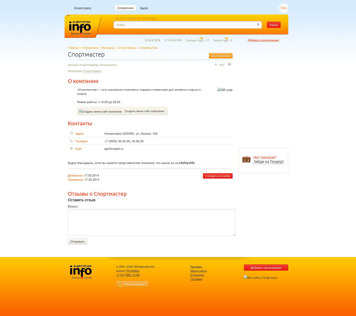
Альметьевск (82, 7)
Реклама (196, 266)
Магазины (108, 47)
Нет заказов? (268, 159)
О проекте (197, 275)
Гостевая (196, 279)
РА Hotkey (132, 271)
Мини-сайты (198, 271)
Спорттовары (127, 47)
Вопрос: (73, 206)
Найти (274, 25)
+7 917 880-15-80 (128, 275)
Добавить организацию (263, 40)
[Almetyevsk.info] (87, 272)
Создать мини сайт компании (144, 111)
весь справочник (220, 55)
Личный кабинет (135, 284)
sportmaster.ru (113, 149)
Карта (144, 8)
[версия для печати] (230, 65)
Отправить (77, 241)
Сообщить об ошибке (217, 176)
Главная (73, 47)
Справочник (125, 8)
